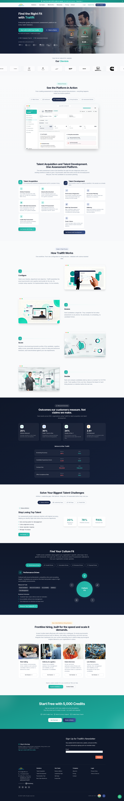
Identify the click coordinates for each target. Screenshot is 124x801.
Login (84, 4)
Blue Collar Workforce (42, 778)
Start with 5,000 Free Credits (30, 30)
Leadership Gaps (59, 773)
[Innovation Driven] (92, 600)
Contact (73, 4)
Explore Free (91, 4)
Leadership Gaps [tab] (58, 502)
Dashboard (47, 99)
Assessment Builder (88, 99)
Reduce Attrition (58, 771)
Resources (59, 4)
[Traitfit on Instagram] (23, 787)
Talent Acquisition (41, 771)
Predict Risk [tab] (82, 502)
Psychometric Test (41, 776)
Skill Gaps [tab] (70, 502)
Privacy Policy (94, 771)
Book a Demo (99, 4)
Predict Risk (57, 778)
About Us (75, 771)
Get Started (23, 534)
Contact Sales (70, 686)
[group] (71, 37)
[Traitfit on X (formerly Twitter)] (29, 787)
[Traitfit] (21, 5)
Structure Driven (78, 565)
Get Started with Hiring (26, 229)
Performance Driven (34, 565)
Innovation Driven (63, 565)
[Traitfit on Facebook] (19, 787)
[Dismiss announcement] (122, 1)
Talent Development (41, 773)
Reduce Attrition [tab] (45, 502)
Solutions (33, 4)
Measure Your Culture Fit (27, 606)
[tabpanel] (62, 521)
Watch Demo (36, 99)
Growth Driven (49, 565)
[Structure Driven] (76, 600)
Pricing (67, 4)
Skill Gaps (57, 776)
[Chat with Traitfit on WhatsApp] (120, 797)
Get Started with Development (73, 232)
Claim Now (79, 1)
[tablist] (62, 502)
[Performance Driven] (84, 575)
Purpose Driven (93, 565)
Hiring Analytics (74, 99)
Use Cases (42, 4)
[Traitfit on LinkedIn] (26, 787)
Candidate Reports (60, 99)
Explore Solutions (55, 686)
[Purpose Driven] (71, 585)
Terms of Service (95, 773)
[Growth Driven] (97, 585)
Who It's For (51, 4)
